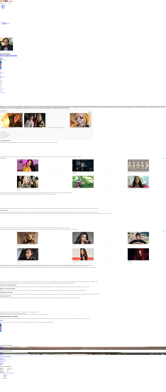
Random (3, 8)
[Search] (10, 3)
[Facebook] (83, 61)
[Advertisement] (26, 15)
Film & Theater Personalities (6, 23)
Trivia (2, 138)
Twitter (4, 376)
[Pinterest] (83, 65)
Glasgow (1, 76)
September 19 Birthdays (3, 359)
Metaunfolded (4, 22)
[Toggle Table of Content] (91, 130)
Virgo (1, 85)
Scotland (4, 76)
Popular (4, 6)
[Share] (83, 68)
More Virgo (2, 361)
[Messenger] (83, 64)
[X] (83, 62)
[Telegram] (83, 66)
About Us (4, 374)
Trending (3, 7)
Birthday (3, 5)
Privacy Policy (5, 375)
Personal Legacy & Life (4, 137)
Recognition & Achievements (4, 136)
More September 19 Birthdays (5, 356)
